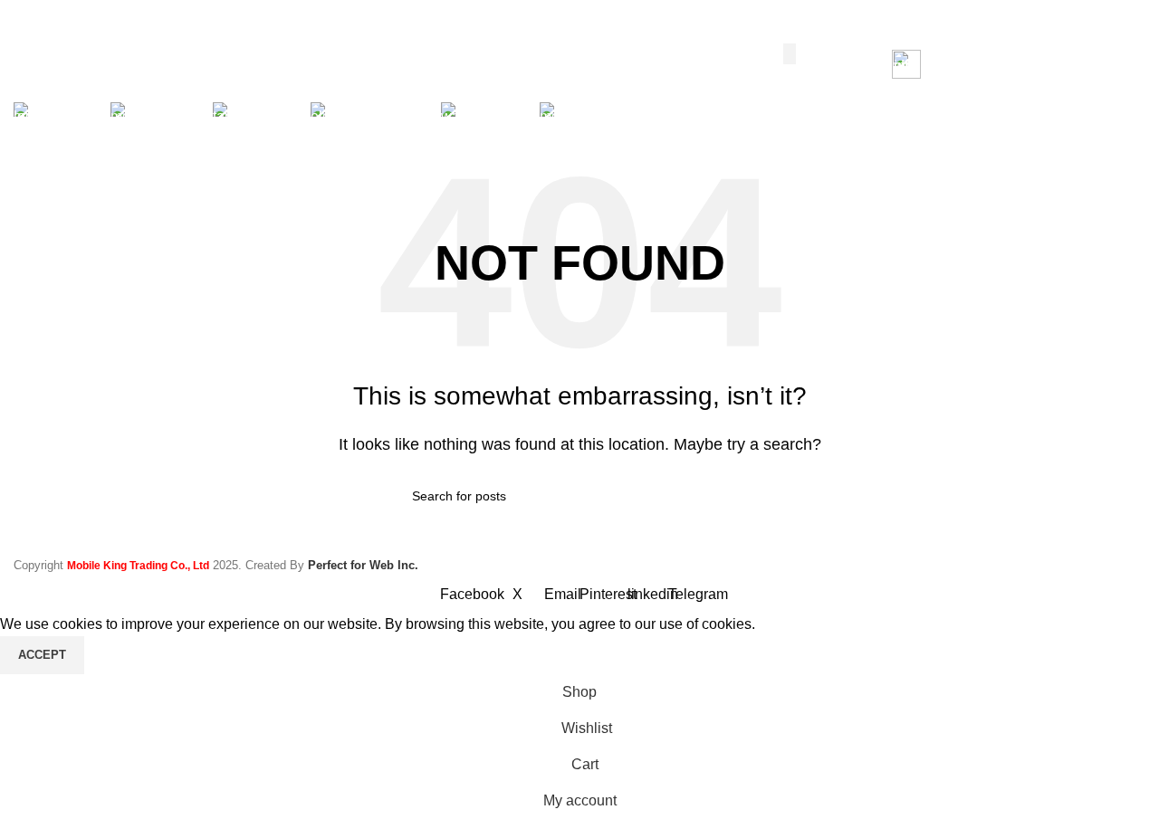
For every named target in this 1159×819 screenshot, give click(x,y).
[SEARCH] (789, 53)
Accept (42, 655)
